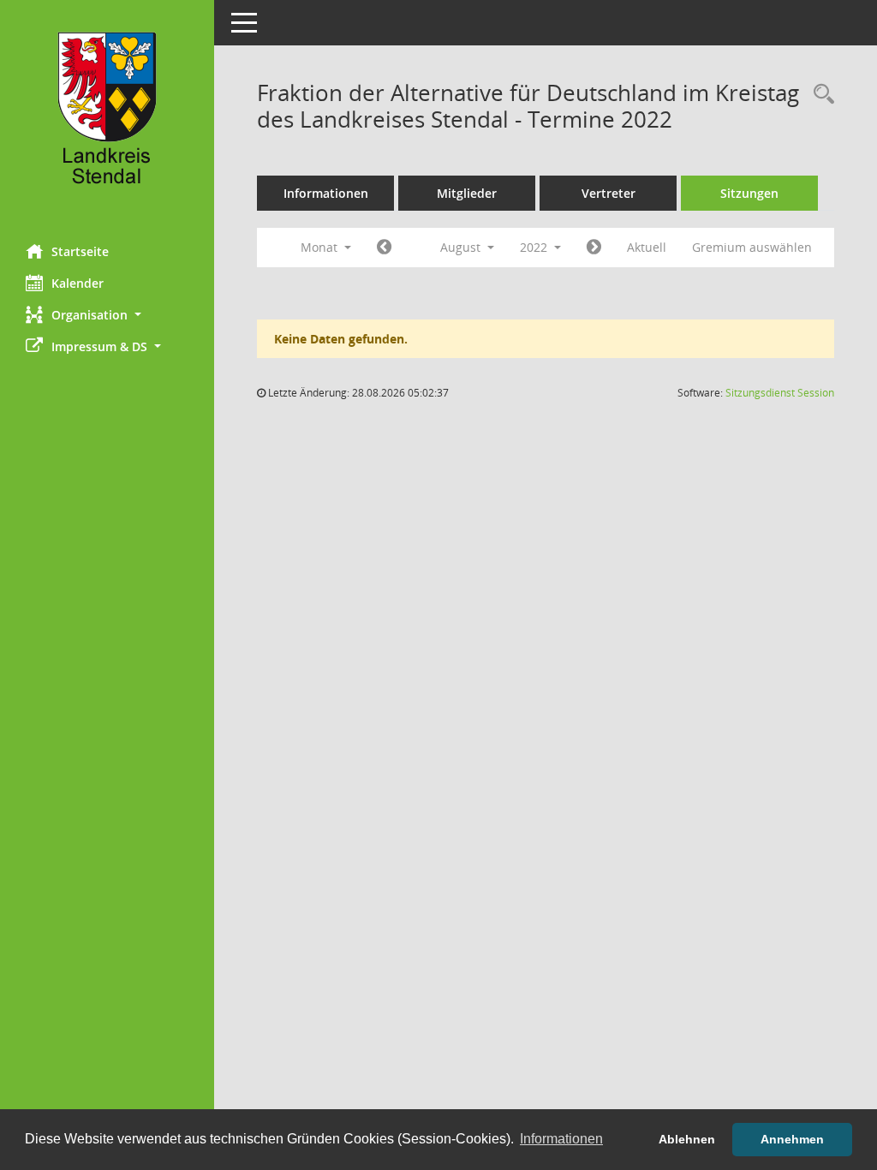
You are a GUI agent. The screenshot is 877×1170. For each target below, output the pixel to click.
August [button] (462, 247)
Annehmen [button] (792, 1139)
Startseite (80, 251)
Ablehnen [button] (687, 1139)
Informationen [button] (561, 1138)
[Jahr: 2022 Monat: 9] (594, 247)
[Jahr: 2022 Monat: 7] (384, 247)
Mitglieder (467, 193)
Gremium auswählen (752, 247)
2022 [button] (535, 247)
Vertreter (608, 193)
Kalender (77, 283)
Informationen (325, 193)
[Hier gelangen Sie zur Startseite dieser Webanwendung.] (107, 115)
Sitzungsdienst (779, 392)
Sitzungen (749, 193)
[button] (107, 315)
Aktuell (646, 247)
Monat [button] (321, 247)
